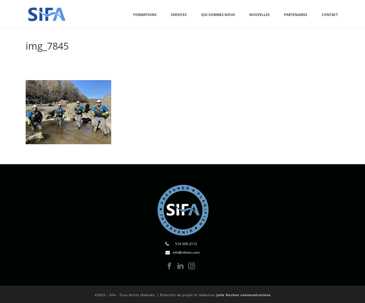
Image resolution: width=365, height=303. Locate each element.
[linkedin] (180, 266)
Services (179, 14)
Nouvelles (259, 14)
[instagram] (191, 266)
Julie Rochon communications (243, 295)
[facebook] (169, 266)
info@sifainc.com (186, 252)
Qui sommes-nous (218, 14)
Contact (330, 14)
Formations (145, 14)
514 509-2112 (186, 243)
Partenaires (295, 14)
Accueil (272, 60)
